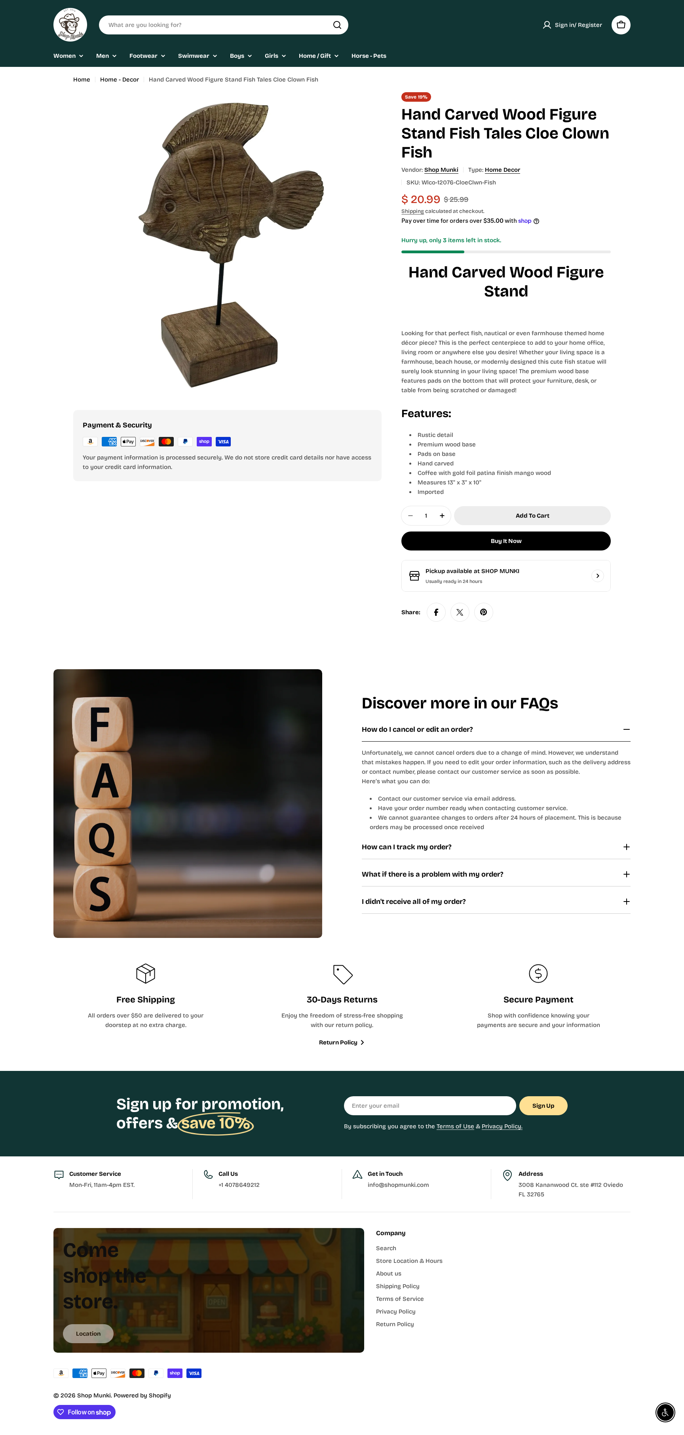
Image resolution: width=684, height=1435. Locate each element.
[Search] (337, 25)
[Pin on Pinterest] (483, 612)
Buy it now (506, 541)
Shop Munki (441, 169)
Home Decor (502, 169)
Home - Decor (119, 79)
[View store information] (597, 575)
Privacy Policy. (502, 1126)
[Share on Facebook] (436, 612)
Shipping (412, 211)
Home (81, 79)
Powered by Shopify (142, 1395)
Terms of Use (455, 1126)
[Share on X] (459, 612)
